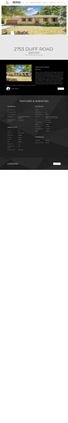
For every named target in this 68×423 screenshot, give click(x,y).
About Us (45, 2)
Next (12, 33)
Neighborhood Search (35, 2)
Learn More (57, 163)
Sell (27, 2)
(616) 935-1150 (60, 2)
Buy (23, 2)
